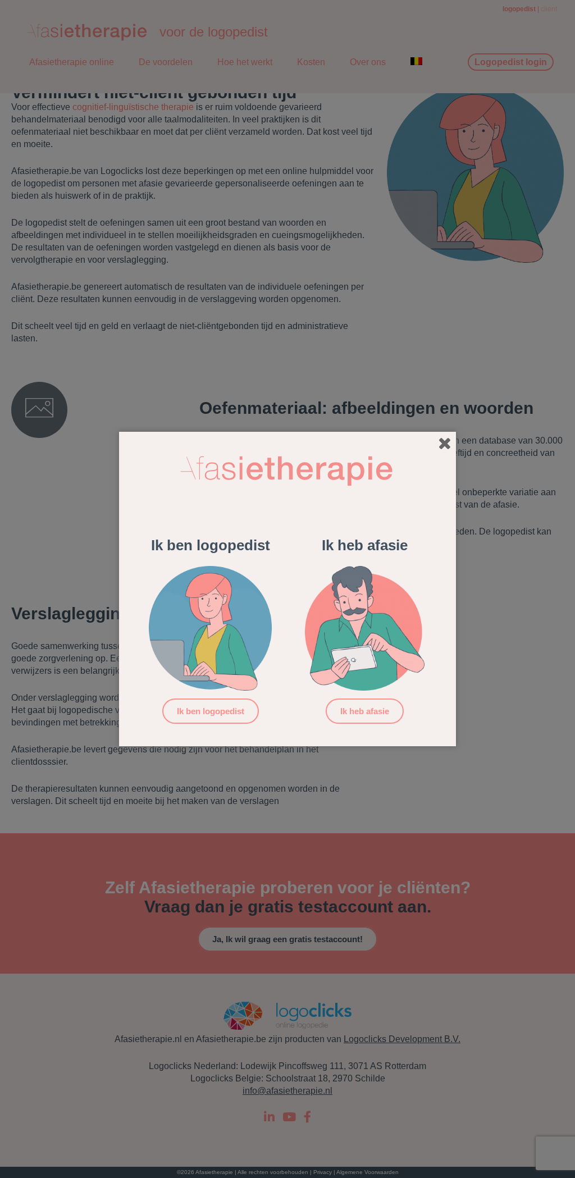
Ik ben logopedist (210, 711)
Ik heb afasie (364, 711)
